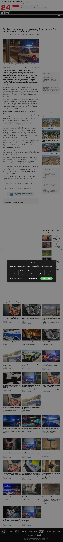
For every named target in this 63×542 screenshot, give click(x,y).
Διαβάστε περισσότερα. (31, 268)
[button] (16, 278)
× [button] (54, 261)
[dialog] (31, 271)
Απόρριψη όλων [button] (33, 278)
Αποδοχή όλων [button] (46, 278)
